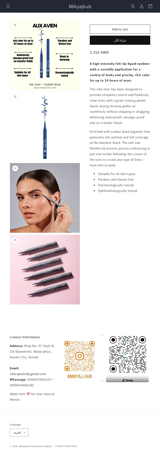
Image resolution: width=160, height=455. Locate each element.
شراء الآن (120, 40)
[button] (8, 6)
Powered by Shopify (41, 446)
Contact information (66, 445)
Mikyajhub (24, 446)
